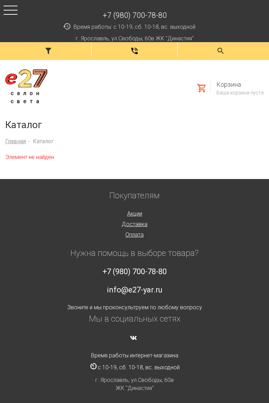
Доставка (134, 224)
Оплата (134, 234)
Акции (134, 213)
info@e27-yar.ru (135, 289)
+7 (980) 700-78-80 (135, 15)
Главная (15, 141)
